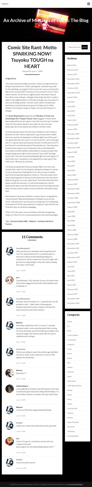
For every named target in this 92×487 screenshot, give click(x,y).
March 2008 (71, 230)
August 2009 (72, 152)
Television (71, 431)
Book (69, 331)
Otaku (69, 404)
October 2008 (72, 198)
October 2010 (72, 88)
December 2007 (73, 244)
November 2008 (73, 193)
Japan (69, 376)
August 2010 (72, 97)
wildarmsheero (22, 386)
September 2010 (73, 93)
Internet (70, 372)
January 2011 (72, 74)
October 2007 (72, 253)
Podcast (70, 413)
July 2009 (70, 157)
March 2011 (71, 65)
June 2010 (71, 106)
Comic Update (72, 335)
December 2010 (73, 79)
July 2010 (70, 102)
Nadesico (32, 221)
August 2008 (72, 207)
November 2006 (73, 303)
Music (69, 395)
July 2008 (70, 212)
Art (68, 326)
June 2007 (71, 271)
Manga (69, 390)
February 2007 (72, 289)
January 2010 (72, 129)
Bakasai (19, 323)
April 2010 (71, 115)
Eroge (69, 349)
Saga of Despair (73, 422)
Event (69, 354)
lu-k (17, 439)
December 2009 (73, 134)
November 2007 (73, 248)
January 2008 (72, 239)
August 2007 (72, 262)
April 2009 (71, 170)
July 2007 (70, 266)
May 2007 (71, 276)
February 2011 (72, 70)
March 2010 (71, 120)
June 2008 (71, 216)
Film (68, 363)
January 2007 (72, 294)
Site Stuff (71, 427)
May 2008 (71, 221)
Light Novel (71, 381)
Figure (69, 358)
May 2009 (71, 166)
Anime (69, 321)
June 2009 (71, 161)
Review (70, 418)
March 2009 (71, 175)
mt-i (18, 278)
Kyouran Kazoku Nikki (19, 221)
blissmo (19, 370)
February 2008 (72, 234)
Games (70, 367)
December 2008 (73, 189)
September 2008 (73, 202)
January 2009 (72, 184)
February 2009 (72, 180)
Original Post (10, 78)
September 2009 (73, 148)
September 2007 (73, 257)
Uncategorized (72, 436)
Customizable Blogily (75, 484)
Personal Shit (72, 408)
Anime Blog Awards (16, 116)
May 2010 (71, 111)
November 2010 (73, 83)
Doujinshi (70, 344)
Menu (5, 4)
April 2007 (71, 280)
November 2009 (73, 138)
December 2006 (73, 298)
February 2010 (72, 125)
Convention (71, 340)
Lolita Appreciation (74, 386)
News (69, 399)
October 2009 (72, 143)
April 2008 (71, 225)
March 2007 (71, 285)
